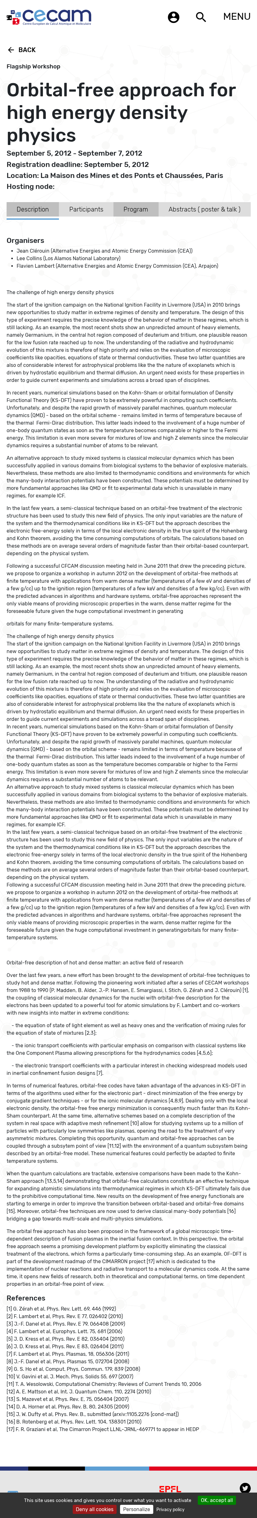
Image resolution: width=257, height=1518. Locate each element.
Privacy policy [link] (170, 1509)
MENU (237, 16)
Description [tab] (33, 209)
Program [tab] (135, 209)
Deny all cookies (94, 1509)
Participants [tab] (86, 209)
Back (21, 50)
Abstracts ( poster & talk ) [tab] (204, 209)
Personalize (136, 1509)
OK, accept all (217, 1500)
